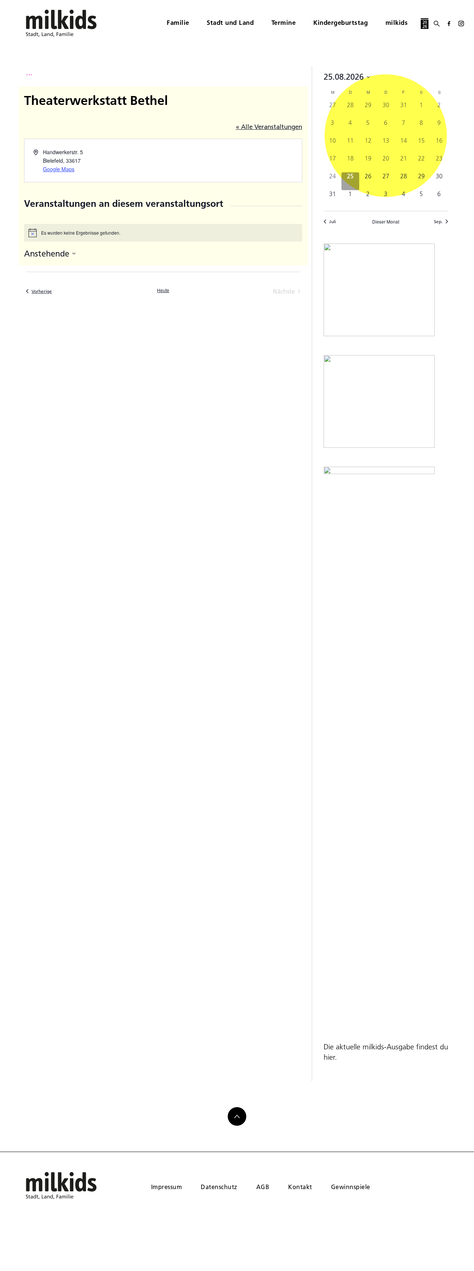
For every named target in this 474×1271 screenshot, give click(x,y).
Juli (332, 221)
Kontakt (300, 1187)
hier (329, 1057)
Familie (178, 22)
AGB (262, 1187)
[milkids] (72, 23)
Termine (283, 22)
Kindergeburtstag (340, 22)
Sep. (438, 221)
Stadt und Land (230, 22)
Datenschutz (219, 1187)
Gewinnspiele (350, 1187)
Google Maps (58, 169)
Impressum (166, 1187)
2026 (425, 24)
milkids (396, 22)
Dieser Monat (385, 222)
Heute (163, 290)
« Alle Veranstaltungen (269, 126)
